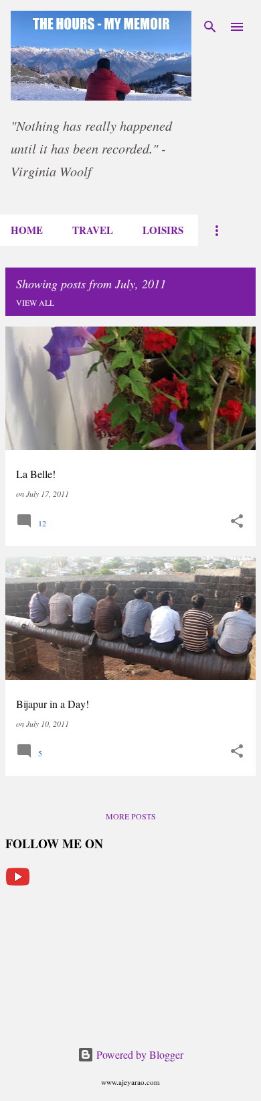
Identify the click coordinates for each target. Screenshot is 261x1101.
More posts (131, 816)
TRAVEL (92, 230)
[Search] (210, 27)
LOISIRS (163, 230)
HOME (27, 230)
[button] (237, 521)
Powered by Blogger (138, 1054)
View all (35, 302)
